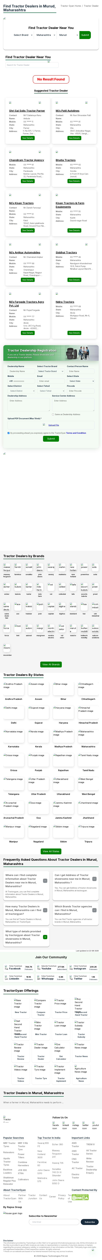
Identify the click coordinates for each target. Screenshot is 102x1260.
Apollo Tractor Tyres (7, 1161)
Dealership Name (16, 366)
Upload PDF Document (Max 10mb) (25, 418)
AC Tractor (77, 1168)
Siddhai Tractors (66, 252)
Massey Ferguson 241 (57, 1153)
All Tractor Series (91, 1152)
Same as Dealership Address (67, 414)
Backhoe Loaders (7, 1171)
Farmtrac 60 (42, 1164)
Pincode (71, 386)
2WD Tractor (75, 1153)
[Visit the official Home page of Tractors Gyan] (19, 1119)
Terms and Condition (76, 433)
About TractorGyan (9, 1197)
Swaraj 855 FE (43, 1145)
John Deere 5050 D (58, 1182)
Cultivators (23, 1179)
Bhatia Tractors (66, 160)
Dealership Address (17, 396)
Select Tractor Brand (47, 366)
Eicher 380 (57, 1144)
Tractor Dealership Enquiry (91, 1169)
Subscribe (90, 1222)
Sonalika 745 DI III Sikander (56, 1172)
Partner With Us (22, 1198)
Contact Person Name (77, 366)
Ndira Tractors (65, 301)
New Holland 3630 (41, 1154)
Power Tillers (21, 1156)
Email (39, 376)
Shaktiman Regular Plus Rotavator (9, 1180)
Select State (73, 376)
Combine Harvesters (23, 1164)
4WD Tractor (75, 1145)
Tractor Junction (32, 1197)
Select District (15, 386)
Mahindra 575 (42, 1180)
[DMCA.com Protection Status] (80, 1197)
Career (52, 1196)
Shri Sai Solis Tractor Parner (27, 110)
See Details (27, 138)
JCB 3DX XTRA (22, 1172)
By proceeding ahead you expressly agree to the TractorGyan (48, 433)
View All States (51, 851)
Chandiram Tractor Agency (26, 160)
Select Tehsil (43, 386)
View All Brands (51, 664)
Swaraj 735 (57, 1163)
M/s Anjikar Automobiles (24, 252)
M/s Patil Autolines (67, 110)
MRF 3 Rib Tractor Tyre (23, 1146)
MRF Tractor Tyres (9, 1145)
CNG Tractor (75, 1160)
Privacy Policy (62, 1197)
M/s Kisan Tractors (21, 203)
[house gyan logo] (16, 1224)
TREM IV (90, 1144)
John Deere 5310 (43, 1172)
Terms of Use (71, 1198)
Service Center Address (63, 396)
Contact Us (43, 1197)
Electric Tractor (75, 1176)
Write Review (90, 1160)
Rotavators (8, 1152)
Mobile (11, 376)
